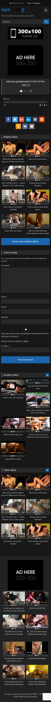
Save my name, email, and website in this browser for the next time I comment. (25, 335)
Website (4, 317)
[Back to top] (43, 695)
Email (4, 307)
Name (4, 297)
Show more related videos (25, 241)
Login (29, 3)
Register (37, 3)
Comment (5, 265)
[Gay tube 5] (21, 10)
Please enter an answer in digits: (15, 341)
